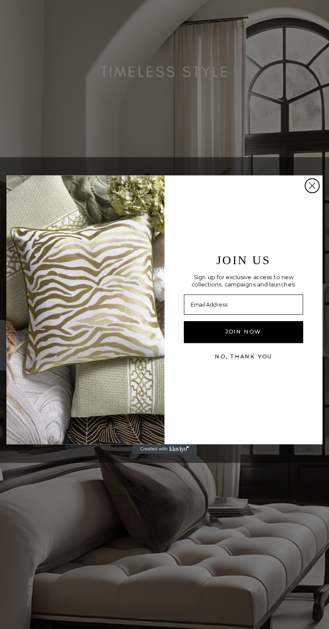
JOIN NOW (243, 331)
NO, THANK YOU (243, 356)
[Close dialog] (312, 186)
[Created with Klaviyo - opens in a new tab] (164, 449)
